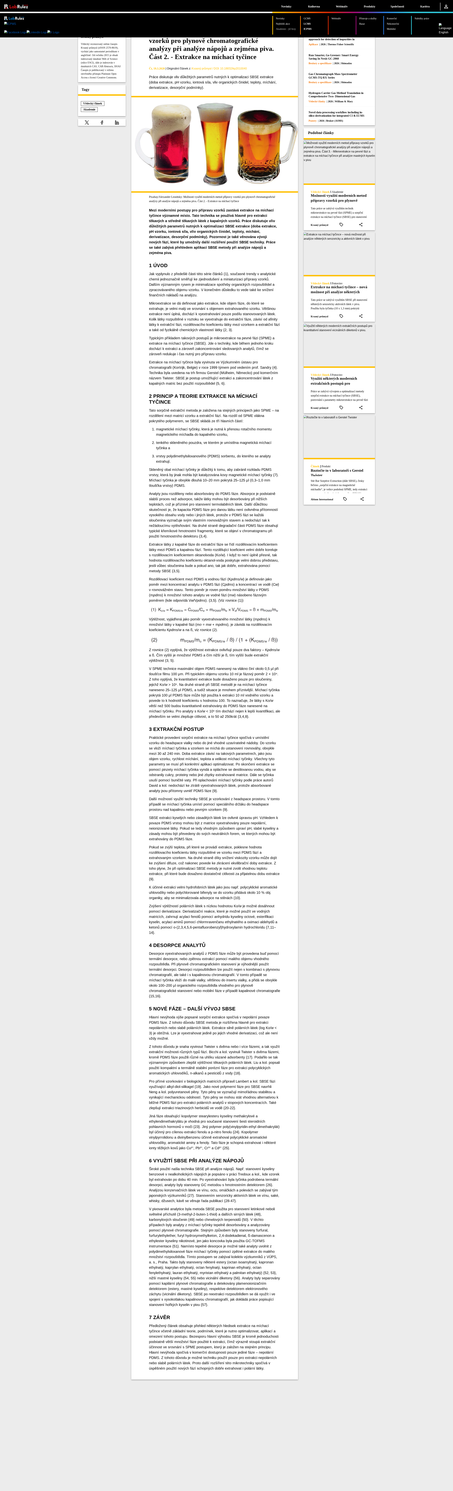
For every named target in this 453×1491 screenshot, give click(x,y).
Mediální (391, 28)
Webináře (342, 6)
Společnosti (397, 6)
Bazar (362, 23)
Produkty (369, 6)
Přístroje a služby (368, 18)
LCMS (307, 23)
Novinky (286, 6)
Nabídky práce (422, 18)
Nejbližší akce (283, 23)
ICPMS (308, 28)
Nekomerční (393, 23)
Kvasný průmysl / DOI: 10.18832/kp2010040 (219, 68)
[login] (446, 6)
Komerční (392, 18)
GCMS (307, 18)
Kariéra (425, 6)
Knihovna (314, 6)
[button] (87, 122)
